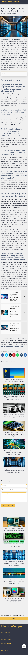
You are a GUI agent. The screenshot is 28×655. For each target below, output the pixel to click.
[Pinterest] (14, 355)
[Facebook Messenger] (6, 355)
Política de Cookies (6, 639)
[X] (10, 355)
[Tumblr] (21, 355)
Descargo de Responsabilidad (8, 647)
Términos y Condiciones (7, 636)
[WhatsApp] (17, 355)
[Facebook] (2, 355)
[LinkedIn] (25, 355)
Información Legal (5, 632)
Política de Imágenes (6, 643)
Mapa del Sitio (4, 650)
